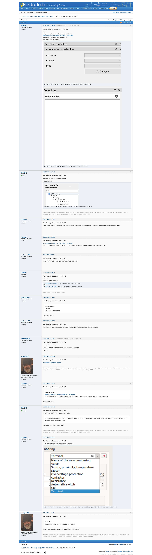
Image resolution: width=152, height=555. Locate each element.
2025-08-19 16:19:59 (49, 237)
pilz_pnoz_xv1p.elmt (51, 286)
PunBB (108, 551)
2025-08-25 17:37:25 (49, 513)
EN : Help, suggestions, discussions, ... (43, 16)
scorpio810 (25, 356)
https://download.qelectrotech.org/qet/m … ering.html (57, 243)
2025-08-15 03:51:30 (49, 219)
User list (28, 8)
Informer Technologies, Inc (125, 551)
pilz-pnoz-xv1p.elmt (50, 284)
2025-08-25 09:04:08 (49, 407)
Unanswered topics (125, 12)
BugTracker (64, 8)
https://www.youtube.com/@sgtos (52, 362)
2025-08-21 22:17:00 (49, 338)
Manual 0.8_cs (87, 8)
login (115, 20)
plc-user (24, 172)
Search (34, 8)
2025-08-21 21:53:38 (49, 321)
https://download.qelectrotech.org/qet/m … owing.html (58, 35)
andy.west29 (25, 255)
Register (40, 8)
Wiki (58, 8)
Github (95, 8)
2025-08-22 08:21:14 (49, 356)
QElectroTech (25, 16)
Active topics (115, 12)
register (120, 20)
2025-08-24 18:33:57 (49, 383)
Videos (72, 8)
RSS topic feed (127, 22)
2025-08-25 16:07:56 (49, 437)
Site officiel (52, 8)
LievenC (24, 272)
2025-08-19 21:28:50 (49, 254)
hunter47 (24, 25)
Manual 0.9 (78, 8)
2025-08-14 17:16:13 (49, 25)
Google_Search (103, 8)
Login (46, 8)
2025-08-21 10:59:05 (49, 297)
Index (22, 8)
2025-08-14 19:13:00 (49, 172)
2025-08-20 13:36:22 (49, 272)
